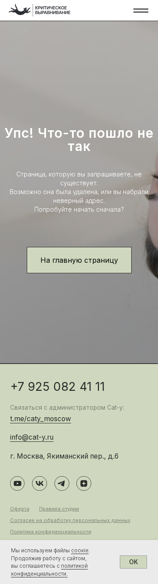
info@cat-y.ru (32, 437)
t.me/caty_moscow (40, 419)
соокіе (80, 550)
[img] (40, 10)
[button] (140, 10)
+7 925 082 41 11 (57, 386)
